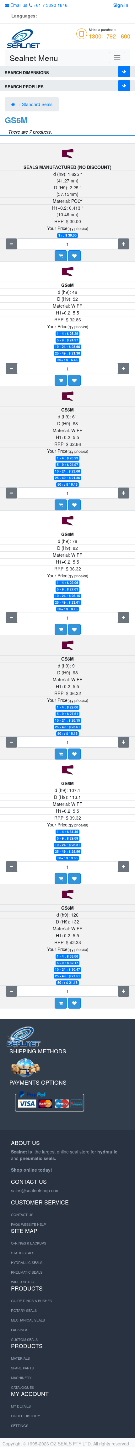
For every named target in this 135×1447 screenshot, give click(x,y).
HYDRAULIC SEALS (26, 1262)
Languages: (24, 16)
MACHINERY (21, 1377)
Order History (25, 1415)
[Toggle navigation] (117, 57)
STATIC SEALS (22, 1252)
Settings (19, 1425)
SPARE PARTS (22, 1367)
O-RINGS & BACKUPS (28, 1242)
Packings (19, 1329)
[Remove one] (11, 243)
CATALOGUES (22, 1387)
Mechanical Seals (28, 1319)
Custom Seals (24, 1339)
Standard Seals (38, 104)
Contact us (22, 1214)
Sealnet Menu (34, 57)
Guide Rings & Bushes (31, 1300)
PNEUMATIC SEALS (26, 1272)
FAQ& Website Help (28, 1224)
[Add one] (123, 243)
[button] (74, 255)
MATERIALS (20, 1358)
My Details (21, 1406)
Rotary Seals (24, 1310)
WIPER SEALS (22, 1281)
